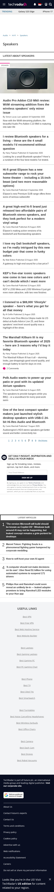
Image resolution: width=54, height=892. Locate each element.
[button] (50, 4)
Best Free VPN (27, 623)
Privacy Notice (37, 485)
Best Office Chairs (27, 729)
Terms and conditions (13, 825)
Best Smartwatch (27, 698)
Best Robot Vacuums (27, 760)
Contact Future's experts (15, 813)
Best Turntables (27, 710)
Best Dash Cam (27, 747)
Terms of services (35, 483)
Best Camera (27, 741)
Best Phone (27, 679)
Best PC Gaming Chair (27, 667)
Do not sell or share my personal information (25, 870)
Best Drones (27, 754)
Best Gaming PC (27, 660)
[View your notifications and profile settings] (35, 4)
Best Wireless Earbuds (27, 723)
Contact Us (8, 819)
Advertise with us (11, 845)
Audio (5, 35)
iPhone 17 (48, 11)
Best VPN (27, 616)
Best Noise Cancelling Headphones (27, 716)
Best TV (27, 685)
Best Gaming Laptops (27, 654)
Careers (7, 864)
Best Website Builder (27, 635)
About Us (7, 806)
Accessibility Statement (14, 857)
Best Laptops (27, 647)
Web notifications (11, 851)
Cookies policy (10, 838)
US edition (24, 883)
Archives (42, 441)
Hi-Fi (14, 35)
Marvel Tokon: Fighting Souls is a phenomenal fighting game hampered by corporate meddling (28, 547)
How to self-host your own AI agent (25, 559)
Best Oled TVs (27, 691)
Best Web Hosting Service (27, 629)
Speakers (24, 35)
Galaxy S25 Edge (26, 11)
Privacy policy (9, 832)
